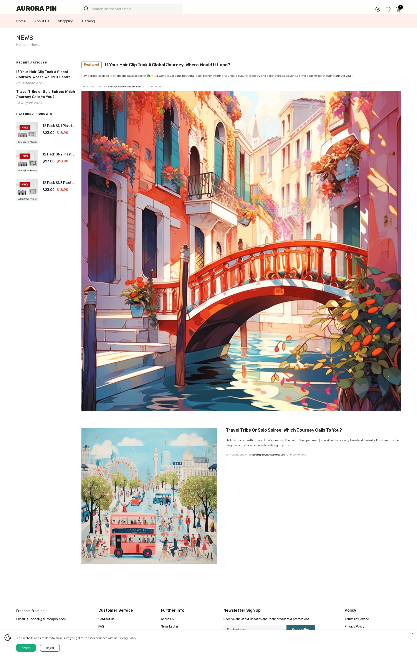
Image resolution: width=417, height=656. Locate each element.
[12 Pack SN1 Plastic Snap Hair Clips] (27, 133)
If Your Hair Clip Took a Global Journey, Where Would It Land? (157, 64)
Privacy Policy (127, 638)
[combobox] (136, 9)
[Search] (132, 9)
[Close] (412, 634)
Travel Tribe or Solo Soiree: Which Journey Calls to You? (284, 430)
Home (21, 45)
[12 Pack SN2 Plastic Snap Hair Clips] (27, 161)
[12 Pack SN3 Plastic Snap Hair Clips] (27, 190)
